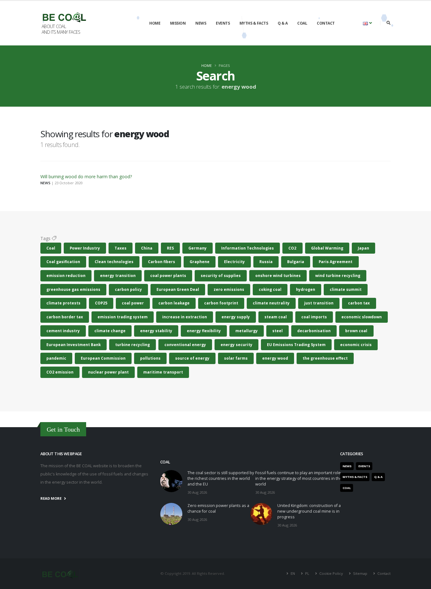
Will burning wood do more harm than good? (86, 177)
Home (154, 23)
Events (223, 23)
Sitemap (360, 573)
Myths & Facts (253, 23)
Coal (302, 23)
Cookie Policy (331, 573)
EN (293, 573)
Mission (178, 23)
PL (307, 573)
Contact (326, 23)
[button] (367, 23)
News (200, 23)
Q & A (283, 23)
